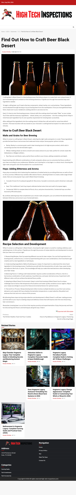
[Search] (73, 27)
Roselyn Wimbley (6, 52)
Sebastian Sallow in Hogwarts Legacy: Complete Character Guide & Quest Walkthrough (38, 339)
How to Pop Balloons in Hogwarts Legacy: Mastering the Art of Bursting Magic (56, 317)
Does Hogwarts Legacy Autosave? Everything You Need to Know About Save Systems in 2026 (38, 376)
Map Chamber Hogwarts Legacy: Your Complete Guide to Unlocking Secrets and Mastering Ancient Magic (13, 339)
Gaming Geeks (5, 469)
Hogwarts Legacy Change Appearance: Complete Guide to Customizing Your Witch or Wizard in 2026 (63, 376)
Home (40, 447)
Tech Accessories (6, 476)
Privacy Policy (43, 450)
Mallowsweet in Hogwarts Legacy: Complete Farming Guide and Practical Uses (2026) (13, 413)
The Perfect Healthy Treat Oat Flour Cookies (17, 316)
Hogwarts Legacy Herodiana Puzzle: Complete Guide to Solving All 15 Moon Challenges (63, 339)
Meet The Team (43, 457)
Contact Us (42, 460)
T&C (40, 453)
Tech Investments (6, 472)
